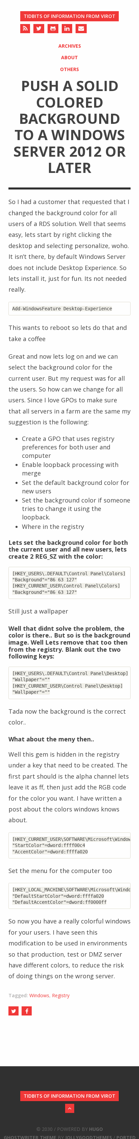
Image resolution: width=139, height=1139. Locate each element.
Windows (39, 995)
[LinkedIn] (67, 28)
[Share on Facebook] (27, 1010)
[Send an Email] (81, 28)
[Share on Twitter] (13, 1010)
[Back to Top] (69, 1108)
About (69, 57)
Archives (69, 46)
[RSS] (25, 28)
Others (69, 69)
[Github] (53, 28)
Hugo (96, 1129)
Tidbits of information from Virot (69, 16)
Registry (61, 995)
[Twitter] (38, 28)
